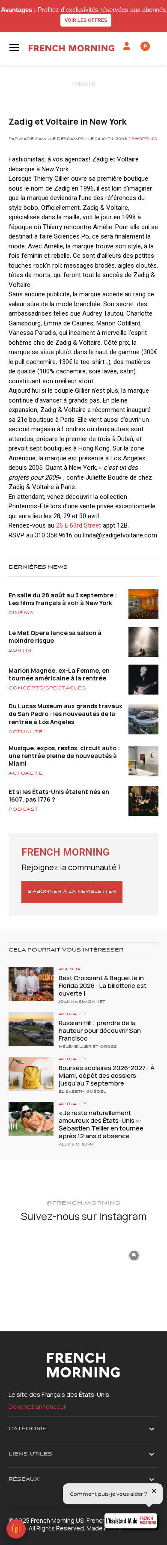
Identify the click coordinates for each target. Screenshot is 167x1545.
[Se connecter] (126, 46)
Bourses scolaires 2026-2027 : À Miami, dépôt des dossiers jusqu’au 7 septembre (107, 1075)
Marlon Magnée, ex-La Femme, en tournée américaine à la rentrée (59, 674)
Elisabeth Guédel (82, 1092)
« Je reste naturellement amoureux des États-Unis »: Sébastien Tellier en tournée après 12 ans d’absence (101, 1124)
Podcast (24, 809)
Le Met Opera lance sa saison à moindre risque (55, 636)
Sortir (20, 650)
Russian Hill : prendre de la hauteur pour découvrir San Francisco (100, 1030)
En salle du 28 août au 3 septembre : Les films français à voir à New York (63, 599)
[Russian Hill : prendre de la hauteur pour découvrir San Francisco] (31, 1029)
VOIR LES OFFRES (86, 20)
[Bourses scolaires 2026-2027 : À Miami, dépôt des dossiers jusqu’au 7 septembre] (31, 1074)
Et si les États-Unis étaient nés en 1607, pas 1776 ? (59, 795)
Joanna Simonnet (82, 1002)
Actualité (26, 731)
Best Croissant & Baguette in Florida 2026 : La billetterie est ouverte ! (102, 985)
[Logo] (71, 48)
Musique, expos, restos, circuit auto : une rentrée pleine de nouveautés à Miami (64, 755)
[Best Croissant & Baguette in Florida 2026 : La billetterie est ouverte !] (31, 984)
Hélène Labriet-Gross (88, 1047)
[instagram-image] (33, 1254)
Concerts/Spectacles (47, 688)
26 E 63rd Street (78, 525)
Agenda (70, 969)
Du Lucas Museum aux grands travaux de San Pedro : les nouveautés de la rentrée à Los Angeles (65, 713)
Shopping (144, 139)
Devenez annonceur (37, 1406)
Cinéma (21, 612)
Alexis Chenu (76, 1144)
